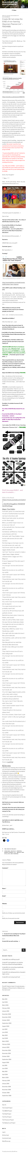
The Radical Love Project (8, 1123)
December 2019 (6, 1050)
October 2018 (5, 1092)
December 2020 (6, 1014)
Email (4, 896)
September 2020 (6, 1023)
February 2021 (6, 1008)
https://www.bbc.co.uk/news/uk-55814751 (13, 97)
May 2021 (4, 999)
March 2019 (5, 1077)
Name (4, 888)
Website (4, 903)
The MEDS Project (7, 1111)
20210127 (13, 851)
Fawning (19, 851)
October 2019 (5, 1056)
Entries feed (5, 1135)
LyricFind (10, 762)
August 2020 (5, 1026)
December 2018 (6, 1086)
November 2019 (6, 1053)
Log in (3, 1132)
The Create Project (10, 848)
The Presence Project (8, 1120)
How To (4, 1104)
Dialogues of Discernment (10, 3)
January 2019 (5, 1083)
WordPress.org (6, 1141)
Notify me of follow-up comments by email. (13, 913)
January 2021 (5, 1011)
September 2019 (6, 1059)
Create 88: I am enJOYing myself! (11, 959)
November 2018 (6, 1089)
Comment (5, 868)
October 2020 (6, 1020)
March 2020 (5, 1041)
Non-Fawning (14, 853)
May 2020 (5, 1035)
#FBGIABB (7, 851)
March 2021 (5, 1005)
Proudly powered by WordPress (9, 1151)
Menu (14, 10)
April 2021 (5, 1002)
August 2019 (5, 1062)
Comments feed (6, 1138)
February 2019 (6, 1080)
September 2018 (6, 1095)
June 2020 (5, 1032)
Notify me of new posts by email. (10, 918)
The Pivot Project (6, 1117)
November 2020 (6, 1017)
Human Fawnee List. (10, 852)
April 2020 (5, 1038)
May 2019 (4, 1071)
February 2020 (6, 1044)
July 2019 (4, 1065)
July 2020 (4, 1029)
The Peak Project (6, 1114)
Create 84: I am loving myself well (11, 977)
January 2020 (5, 1047)
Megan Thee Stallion (8, 509)
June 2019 (5, 1068)
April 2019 (5, 1074)
